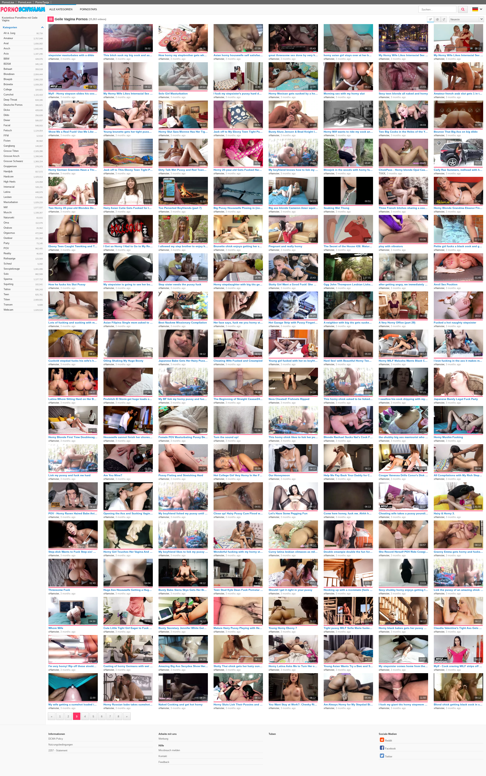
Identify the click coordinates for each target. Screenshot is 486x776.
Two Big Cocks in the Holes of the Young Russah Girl (403, 131)
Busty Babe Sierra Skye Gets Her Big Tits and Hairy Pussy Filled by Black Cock (183, 589)
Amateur (23, 38)
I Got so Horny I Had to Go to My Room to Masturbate (128, 246)
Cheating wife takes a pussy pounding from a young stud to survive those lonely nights (403, 513)
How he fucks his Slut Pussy (66, 284)
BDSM (23, 63)
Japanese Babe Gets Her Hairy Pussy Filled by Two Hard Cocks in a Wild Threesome (183, 360)
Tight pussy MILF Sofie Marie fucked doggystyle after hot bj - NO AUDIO (348, 628)
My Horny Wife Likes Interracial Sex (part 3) (403, 55)
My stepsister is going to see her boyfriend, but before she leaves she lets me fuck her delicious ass (128, 284)
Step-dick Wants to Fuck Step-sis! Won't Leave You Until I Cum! (73, 551)
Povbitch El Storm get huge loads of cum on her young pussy (128, 399)
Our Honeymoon (279, 475)
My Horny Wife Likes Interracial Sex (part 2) (458, 55)
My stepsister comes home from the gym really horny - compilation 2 (403, 666)
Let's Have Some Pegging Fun (288, 513)
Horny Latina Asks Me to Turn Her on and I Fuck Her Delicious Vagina (293, 666)
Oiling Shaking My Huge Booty (123, 360)
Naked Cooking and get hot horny (181, 704)
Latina (23, 191)
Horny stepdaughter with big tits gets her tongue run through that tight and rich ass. (238, 284)
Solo (23, 273)
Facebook (390, 748)
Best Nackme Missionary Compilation (183, 322)
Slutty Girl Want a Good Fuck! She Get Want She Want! (293, 284)
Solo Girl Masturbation (173, 93)
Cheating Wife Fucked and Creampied (238, 360)
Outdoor (23, 238)
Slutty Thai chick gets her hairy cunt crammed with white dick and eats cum (238, 666)
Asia (23, 53)
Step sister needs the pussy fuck (180, 284)
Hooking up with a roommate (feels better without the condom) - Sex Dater (348, 589)
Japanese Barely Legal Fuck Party (456, 399)
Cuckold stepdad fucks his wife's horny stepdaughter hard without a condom (73, 360)
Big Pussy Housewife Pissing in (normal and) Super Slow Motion (238, 207)
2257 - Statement (57, 750)
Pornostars (88, 9)
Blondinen (23, 74)
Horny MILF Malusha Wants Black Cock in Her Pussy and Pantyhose (403, 360)
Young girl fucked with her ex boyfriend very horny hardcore (293, 360)
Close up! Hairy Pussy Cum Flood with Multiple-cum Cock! (238, 513)
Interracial (23, 186)
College (23, 89)
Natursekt (23, 217)
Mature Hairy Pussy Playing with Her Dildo (238, 628)
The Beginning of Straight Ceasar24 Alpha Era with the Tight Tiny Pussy (238, 399)
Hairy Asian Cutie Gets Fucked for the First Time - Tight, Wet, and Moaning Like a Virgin (128, 207)
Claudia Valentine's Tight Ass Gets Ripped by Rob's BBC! (458, 628)
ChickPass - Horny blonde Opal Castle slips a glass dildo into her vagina (403, 169)
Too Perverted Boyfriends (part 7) (180, 207)
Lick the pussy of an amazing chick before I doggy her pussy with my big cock (458, 589)
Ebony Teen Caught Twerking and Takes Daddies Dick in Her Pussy (73, 246)
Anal (23, 43)
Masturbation (23, 202)
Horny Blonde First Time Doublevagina (73, 437)
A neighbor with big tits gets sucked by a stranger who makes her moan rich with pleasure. (348, 322)
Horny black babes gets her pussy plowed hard (403, 628)
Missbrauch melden (169, 750)
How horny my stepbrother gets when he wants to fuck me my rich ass (183, 55)
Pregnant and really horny (285, 246)
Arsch (23, 48)
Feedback (164, 762)
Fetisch (23, 130)
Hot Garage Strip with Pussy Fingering (293, 322)
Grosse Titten (23, 151)
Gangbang (23, 145)
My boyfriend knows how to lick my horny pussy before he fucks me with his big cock (293, 169)
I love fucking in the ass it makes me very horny (458, 360)
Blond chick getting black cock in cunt (458, 704)
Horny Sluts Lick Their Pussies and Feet (238, 704)
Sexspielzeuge (23, 268)
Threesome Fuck (59, 589)
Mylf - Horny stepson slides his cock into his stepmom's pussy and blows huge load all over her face (73, 93)
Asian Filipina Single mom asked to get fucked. (128, 322)
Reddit (388, 740)
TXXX (382, 173)
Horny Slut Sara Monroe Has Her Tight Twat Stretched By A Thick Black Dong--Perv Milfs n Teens (183, 131)
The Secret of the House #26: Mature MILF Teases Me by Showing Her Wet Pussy (348, 246)
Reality (23, 253)
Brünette (23, 84)
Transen (23, 304)
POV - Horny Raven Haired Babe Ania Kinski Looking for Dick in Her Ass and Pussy (73, 513)
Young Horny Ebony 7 (283, 628)
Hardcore (23, 176)
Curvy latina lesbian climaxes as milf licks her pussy (293, 551)
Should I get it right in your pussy (290, 589)
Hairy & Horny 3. (444, 513)
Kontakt (163, 756)
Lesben (23, 197)
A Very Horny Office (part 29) (397, 322)
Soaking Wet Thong (336, 207)
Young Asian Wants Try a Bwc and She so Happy (348, 666)
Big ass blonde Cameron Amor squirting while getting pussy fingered (293, 207)
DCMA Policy (55, 738)
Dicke (23, 110)
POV (23, 248)
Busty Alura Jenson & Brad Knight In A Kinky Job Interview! (293, 131)
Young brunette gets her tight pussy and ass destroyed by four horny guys (128, 131)
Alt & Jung (23, 33)
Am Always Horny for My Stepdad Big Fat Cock (348, 704)
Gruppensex (23, 166)
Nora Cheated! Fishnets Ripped (289, 399)
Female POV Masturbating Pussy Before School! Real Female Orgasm (183, 437)
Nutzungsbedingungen (60, 744)
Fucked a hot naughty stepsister (455, 322)
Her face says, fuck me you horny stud (238, 322)
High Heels (23, 181)
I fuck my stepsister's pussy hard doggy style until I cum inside (238, 93)
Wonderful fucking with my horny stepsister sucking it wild (238, 551)
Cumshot (23, 94)
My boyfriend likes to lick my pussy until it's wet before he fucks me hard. (183, 551)
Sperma (23, 279)
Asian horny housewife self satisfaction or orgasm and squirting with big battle (238, 55)
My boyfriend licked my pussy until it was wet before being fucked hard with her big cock (183, 513)
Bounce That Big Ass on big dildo (456, 131)
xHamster (53, 58)
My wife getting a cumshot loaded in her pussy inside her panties (73, 704)
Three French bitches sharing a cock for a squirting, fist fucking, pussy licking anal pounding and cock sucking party (403, 207)
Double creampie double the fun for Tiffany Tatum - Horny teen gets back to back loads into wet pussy (348, 551)
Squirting (23, 284)
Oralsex (23, 227)
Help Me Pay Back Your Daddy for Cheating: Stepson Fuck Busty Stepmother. (348, 475)
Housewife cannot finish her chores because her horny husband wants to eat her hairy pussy (128, 437)
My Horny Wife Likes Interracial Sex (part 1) (128, 93)
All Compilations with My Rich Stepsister (458, 475)
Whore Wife (55, 628)
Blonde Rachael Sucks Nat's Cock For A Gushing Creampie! (348, 437)
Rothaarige (23, 258)
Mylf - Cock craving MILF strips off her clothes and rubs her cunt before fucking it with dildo (458, 666)
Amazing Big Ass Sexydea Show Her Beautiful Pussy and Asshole (183, 666)
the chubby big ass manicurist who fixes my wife (403, 437)
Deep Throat (23, 99)
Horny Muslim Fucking (448, 437)
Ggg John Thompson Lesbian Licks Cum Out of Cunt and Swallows (348, 284)
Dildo (23, 115)
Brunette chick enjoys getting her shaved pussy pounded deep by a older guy (238, 246)
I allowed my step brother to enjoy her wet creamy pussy (183, 246)
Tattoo (23, 289)
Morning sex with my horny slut (344, 93)
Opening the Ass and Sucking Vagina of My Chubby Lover (128, 513)
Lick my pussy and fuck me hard (69, 475)
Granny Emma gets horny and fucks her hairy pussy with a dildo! (458, 551)
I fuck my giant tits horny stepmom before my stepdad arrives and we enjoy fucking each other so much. (403, 704)
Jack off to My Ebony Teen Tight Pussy (238, 131)
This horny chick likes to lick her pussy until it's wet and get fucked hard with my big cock (293, 437)
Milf (23, 207)
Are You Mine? (112, 475)
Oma (23, 222)
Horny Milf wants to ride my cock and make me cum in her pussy (348, 131)
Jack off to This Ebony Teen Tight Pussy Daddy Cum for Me (128, 169)
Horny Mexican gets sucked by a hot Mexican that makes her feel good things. (293, 93)
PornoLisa (8, 2)
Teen (23, 294)
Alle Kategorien (60, 9)
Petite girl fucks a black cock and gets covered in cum (458, 246)
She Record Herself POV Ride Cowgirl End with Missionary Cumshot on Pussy (403, 551)
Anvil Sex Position (446, 284)
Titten (23, 299)
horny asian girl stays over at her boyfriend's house (348, 55)
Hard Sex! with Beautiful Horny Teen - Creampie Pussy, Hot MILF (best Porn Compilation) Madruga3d (348, 360)
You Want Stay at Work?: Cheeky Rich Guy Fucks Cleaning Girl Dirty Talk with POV (293, 704)
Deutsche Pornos (23, 104)
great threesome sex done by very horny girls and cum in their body (293, 55)
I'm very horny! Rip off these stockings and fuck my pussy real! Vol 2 (73, 666)
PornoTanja (42, 2)
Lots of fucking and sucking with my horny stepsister (73, 322)
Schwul (23, 263)
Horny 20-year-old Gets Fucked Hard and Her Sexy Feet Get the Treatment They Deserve (238, 169)
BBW (23, 58)
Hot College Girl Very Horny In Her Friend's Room (238, 475)
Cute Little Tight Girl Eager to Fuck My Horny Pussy (128, 628)
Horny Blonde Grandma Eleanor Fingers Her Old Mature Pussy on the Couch (458, 207)
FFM (23, 135)
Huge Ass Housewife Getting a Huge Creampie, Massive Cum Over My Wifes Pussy (128, 589)
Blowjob (23, 79)
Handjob (23, 171)
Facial (23, 125)
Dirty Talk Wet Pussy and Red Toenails (183, 169)
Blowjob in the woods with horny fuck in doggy (348, 169)
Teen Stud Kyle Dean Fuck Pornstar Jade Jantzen (238, 589)
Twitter (388, 756)
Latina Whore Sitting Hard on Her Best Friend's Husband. (73, 399)
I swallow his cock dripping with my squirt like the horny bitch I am (403, 399)
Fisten (23, 140)
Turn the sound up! (226, 437)
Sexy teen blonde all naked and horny (403, 93)
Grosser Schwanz (23, 161)
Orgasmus (23, 232)
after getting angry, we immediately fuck (403, 284)
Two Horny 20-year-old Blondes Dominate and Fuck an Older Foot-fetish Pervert (73, 207)
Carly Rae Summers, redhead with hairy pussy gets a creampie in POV (458, 169)
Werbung (163, 738)
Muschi (23, 212)
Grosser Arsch (23, 156)
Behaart (23, 69)
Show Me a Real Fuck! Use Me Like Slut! (73, 131)
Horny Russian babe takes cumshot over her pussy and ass (128, 704)
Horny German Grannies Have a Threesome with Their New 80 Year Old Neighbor (73, 169)
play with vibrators (391, 246)
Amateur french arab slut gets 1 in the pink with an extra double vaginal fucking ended (458, 93)
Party (23, 243)
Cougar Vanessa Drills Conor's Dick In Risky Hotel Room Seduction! (403, 475)
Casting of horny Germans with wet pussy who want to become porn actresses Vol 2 (128, 666)
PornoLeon (24, 2)
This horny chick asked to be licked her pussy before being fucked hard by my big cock (348, 399)
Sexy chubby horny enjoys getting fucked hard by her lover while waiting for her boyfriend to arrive (403, 589)
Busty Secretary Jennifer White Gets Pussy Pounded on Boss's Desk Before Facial (183, 628)
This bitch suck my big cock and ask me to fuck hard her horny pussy (128, 55)
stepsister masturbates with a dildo (71, 55)
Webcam (23, 309)
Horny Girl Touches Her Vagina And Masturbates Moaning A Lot (128, 551)
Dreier (23, 120)
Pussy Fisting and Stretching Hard (181, 475)
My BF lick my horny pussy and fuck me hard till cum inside (183, 399)
